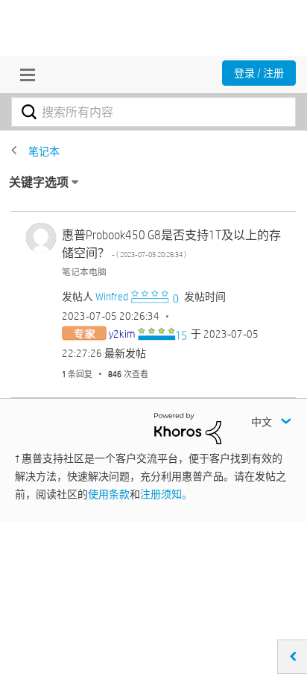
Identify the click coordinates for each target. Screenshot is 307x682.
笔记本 (44, 151)
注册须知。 (166, 494)
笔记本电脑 (84, 271)
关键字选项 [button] (39, 182)
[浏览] (24, 74)
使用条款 (109, 494)
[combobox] (153, 112)
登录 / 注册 (259, 73)
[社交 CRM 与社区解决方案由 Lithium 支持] (187, 428)
